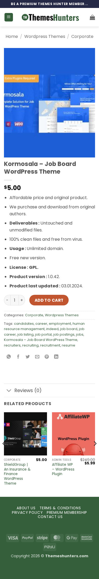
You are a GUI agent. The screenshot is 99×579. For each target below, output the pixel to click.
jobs (79, 334)
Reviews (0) (28, 390)
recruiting (30, 345)
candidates (24, 323)
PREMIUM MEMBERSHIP (67, 512)
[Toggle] (9, 391)
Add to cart (49, 300)
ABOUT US (26, 508)
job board (68, 329)
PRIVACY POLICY (27, 512)
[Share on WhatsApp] (8, 357)
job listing (25, 334)
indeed (52, 329)
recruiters (12, 345)
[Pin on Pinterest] (47, 357)
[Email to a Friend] (37, 357)
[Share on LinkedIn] (56, 357)
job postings (63, 334)
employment (60, 323)
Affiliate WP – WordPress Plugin (63, 469)
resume (68, 345)
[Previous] (4, 454)
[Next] (95, 454)
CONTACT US (50, 516)
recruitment (50, 345)
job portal (43, 334)
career (41, 323)
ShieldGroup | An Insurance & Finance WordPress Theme (17, 474)
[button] (8, 17)
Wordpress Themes (44, 36)
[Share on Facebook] (18, 357)
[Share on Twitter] (27, 357)
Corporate (82, 36)
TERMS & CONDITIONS (60, 508)
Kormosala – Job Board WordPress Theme (40, 339)
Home (12, 36)
